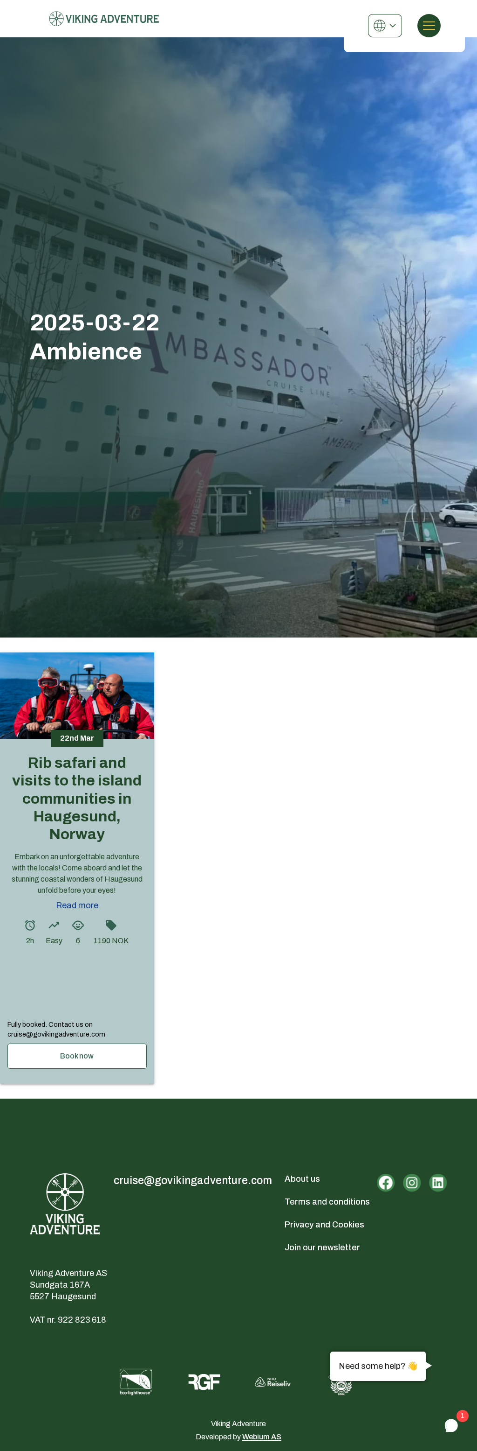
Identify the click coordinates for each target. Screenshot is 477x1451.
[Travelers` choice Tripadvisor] (341, 1382)
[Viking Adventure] (104, 18)
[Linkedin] (438, 1182)
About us (302, 1179)
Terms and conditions (327, 1201)
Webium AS (261, 1437)
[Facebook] (385, 1182)
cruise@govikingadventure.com (193, 1180)
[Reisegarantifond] (204, 1382)
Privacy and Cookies (324, 1224)
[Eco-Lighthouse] (136, 1382)
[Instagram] (411, 1182)
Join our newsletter (322, 1247)
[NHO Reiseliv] (273, 1382)
